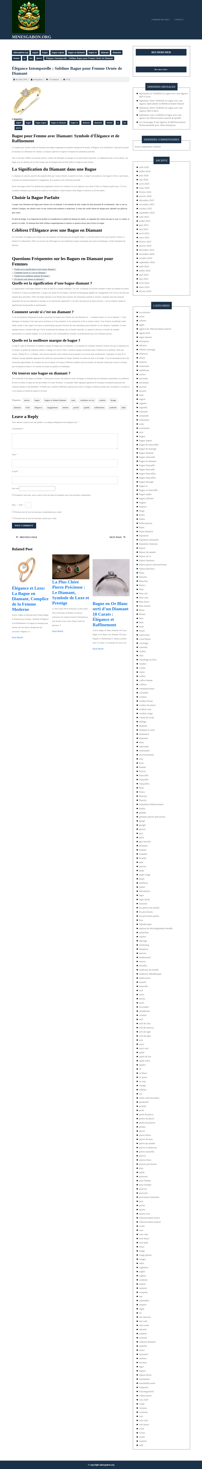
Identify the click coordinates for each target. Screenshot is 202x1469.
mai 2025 (143, 229)
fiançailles (144, 783)
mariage (143, 941)
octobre (143, 1015)
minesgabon (37, 79)
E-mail (15, 471)
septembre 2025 (147, 212)
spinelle (143, 1346)
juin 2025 (144, 225)
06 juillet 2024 (21, 79)
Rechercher (161, 52)
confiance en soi (87, 400)
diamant (105, 52)
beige (142, 511)
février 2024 (145, 291)
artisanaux (144, 420)
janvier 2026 (145, 196)
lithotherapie (145, 924)
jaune (142, 878)
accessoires (144, 312)
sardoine (143, 1280)
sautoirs (143, 1288)
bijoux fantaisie (146, 560)
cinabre (142, 663)
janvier (142, 866)
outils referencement (149, 1098)
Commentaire (18, 429)
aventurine (144, 428)
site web (143, 1321)
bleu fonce (144, 601)
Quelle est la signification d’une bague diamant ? (35, 269)
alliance (143, 345)
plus (141, 1168)
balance (143, 506)
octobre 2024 (145, 258)
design (113, 400)
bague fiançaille (147, 465)
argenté (142, 403)
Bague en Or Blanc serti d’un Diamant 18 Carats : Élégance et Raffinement (110, 614)
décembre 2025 (146, 200)
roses (141, 1246)
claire (142, 672)
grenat (142, 829)
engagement (52, 407)
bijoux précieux (147, 568)
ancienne (143, 378)
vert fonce (144, 1424)
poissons (143, 1176)
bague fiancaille (147, 469)
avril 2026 (144, 183)
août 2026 (144, 167)
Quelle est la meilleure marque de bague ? (32, 276)
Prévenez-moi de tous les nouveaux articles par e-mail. (35, 518)
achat (141, 316)
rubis (141, 1263)
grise (141, 837)
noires (142, 998)
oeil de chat (144, 1023)
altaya (142, 358)
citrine (142, 668)
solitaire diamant (147, 1342)
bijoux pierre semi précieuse (153, 564)
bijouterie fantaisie (148, 544)
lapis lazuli (144, 899)
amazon (143, 362)
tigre (141, 1366)
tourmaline (144, 1379)
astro (141, 424)
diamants (117, 52)
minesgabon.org (31, 37)
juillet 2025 (144, 221)
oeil (141, 1019)
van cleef (143, 1399)
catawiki (143, 647)
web (141, 1445)
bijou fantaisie (146, 531)
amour (27, 400)
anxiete (142, 391)
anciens (143, 386)
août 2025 (144, 217)
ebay (141, 742)
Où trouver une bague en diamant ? (29, 279)
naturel (142, 982)
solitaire (143, 1337)
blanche (143, 577)
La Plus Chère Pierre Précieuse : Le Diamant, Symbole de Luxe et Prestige (70, 592)
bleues (142, 614)
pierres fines (145, 1160)
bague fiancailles (147, 473)
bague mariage (146, 482)
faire (141, 763)
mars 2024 (144, 287)
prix (141, 1201)
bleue (142, 610)
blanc (142, 573)
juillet (142, 887)
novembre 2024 (146, 254)
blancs (142, 585)
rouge (142, 1251)
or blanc (143, 1073)
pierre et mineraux (148, 1147)
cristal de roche (146, 717)
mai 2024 (143, 279)
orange (142, 1085)
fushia (142, 808)
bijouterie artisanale (149, 539)
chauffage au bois (148, 659)
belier (142, 515)
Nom (14, 455)
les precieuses (146, 912)
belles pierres (145, 523)
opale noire (144, 1060)
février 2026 (145, 192)
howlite (142, 858)
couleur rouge (146, 713)
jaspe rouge (144, 874)
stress (142, 1350)
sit (140, 1313)
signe (141, 1308)
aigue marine (145, 337)
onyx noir (144, 1048)
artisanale (144, 415)
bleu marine (145, 606)
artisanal (143, 411)
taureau (142, 1358)
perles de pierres (147, 1122)
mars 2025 (144, 237)
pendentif (144, 1102)
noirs (141, 1003)
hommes (143, 854)
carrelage (143, 643)
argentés (143, 407)
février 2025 (145, 241)
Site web (15, 488)
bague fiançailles (147, 477)
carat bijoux (145, 639)
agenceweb (144, 333)
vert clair (143, 1420)
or (24, 58)
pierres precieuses (148, 1164)
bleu (141, 589)
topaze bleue (145, 1375)
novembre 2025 (146, 204)
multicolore (144, 978)
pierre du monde (147, 1143)
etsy (141, 759)
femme (16, 58)
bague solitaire (146, 498)
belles (142, 519)
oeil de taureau (146, 1027)
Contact (179, 20)
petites (142, 1127)
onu (141, 1040)
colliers (142, 684)
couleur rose (145, 709)
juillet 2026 (144, 171)
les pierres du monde (149, 907)
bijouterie (144, 535)
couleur (102, 400)
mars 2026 (144, 188)
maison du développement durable (156, 928)
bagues (142, 502)
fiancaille (143, 775)
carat (73, 400)
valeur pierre (145, 1395)
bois (141, 618)
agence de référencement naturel (155, 329)
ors (31, 58)
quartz (142, 1209)
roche (142, 1226)
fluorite (142, 800)
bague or (93, 52)
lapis (141, 895)
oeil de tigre (145, 1031)
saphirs (142, 1275)
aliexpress (144, 341)
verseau (143, 1408)
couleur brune (146, 701)
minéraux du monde (149, 969)
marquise (143, 949)
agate (141, 324)
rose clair (143, 1234)
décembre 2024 (146, 250)
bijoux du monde (147, 552)
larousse (143, 903)
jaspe (141, 870)
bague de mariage (147, 448)
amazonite (144, 366)
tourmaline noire (147, 1383)
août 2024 (144, 266)
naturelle (143, 986)
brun (141, 626)
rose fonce (144, 1238)
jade (141, 862)
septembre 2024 (147, 262)
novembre (144, 1007)
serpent (142, 1304)
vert (141, 1416)
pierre (39, 58)
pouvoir (143, 1189)
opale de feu (145, 1056)
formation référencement (151, 804)
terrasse (143, 1362)
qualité (86, 407)
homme (142, 850)
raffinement (99, 407)
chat (141, 655)
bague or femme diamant (55, 400)
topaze (142, 1370)
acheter (142, 320)
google (142, 825)
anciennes (144, 382)
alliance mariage (147, 349)
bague (45, 52)
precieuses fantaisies (149, 1197)
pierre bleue (145, 1135)
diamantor (144, 734)
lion (141, 920)
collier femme (146, 680)
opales (142, 1065)
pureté (76, 407)
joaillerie (143, 883)
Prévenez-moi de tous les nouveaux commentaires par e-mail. (38, 512)
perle (141, 1110)
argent (35, 52)
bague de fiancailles (149, 444)
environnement (146, 754)
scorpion (143, 1292)
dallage (142, 721)
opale (142, 1052)
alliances (143, 353)
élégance (38, 407)
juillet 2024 (144, 270)
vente (142, 1404)
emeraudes (144, 750)
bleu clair (143, 597)
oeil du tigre (145, 1036)
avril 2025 (144, 233)
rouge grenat (145, 1255)
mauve (142, 961)
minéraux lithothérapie (150, 974)
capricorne (144, 635)
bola (141, 622)
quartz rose (144, 1213)
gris (141, 833)
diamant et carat (147, 730)
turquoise (143, 1387)
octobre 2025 (145, 208)
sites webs (144, 1325)
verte (141, 1428)
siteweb (143, 1329)
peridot (142, 1106)
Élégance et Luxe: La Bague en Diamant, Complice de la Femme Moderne (30, 599)
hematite (143, 845)
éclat (28, 407)
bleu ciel (143, 593)
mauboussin (145, 957)
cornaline (143, 692)
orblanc (143, 1089)
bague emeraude (147, 457)
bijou (141, 527)
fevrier (142, 771)
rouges (142, 1259)
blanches (143, 581)
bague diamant (146, 453)
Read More (17, 637)
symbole (113, 407)
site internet (145, 1317)
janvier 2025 (145, 245)
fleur (141, 788)
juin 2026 (144, 175)
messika (143, 965)
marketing (144, 945)
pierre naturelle (146, 1151)
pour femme (145, 1180)
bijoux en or (145, 556)
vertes (142, 1433)
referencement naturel (150, 1222)
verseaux (143, 1412)
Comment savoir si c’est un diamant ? (30, 272)
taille (123, 407)
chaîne (142, 651)
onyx (141, 1044)
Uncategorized (146, 1391)
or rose (142, 1081)
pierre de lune (146, 1139)
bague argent (58, 52)
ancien (142, 374)
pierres (142, 1155)
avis (141, 432)
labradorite (144, 891)
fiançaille (143, 779)
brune (142, 630)
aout (141, 395)
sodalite (143, 1333)
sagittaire (143, 1267)
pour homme (145, 1184)
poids (142, 1172)
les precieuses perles (149, 916)
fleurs (142, 792)
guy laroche (145, 841)
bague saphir (145, 494)
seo (140, 1296)
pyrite (142, 1205)
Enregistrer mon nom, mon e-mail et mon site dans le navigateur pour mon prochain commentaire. (52, 495)
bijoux (142, 548)
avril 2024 (144, 283)
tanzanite (143, 1354)
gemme (142, 812)
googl (142, 821)
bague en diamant (76, 52)
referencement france (149, 1218)
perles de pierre (146, 1118)
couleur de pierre (147, 705)
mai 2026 (143, 179)
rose (141, 1230)
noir (141, 990)
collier (142, 676)
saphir (142, 1271)
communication (146, 688)
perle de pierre (146, 1114)
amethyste (144, 370)
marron (142, 953)
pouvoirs (143, 1193)
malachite (144, 932)
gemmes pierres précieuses (152, 816)
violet (142, 1437)
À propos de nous (160, 20)
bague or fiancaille (148, 490)
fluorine (143, 796)
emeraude (144, 746)
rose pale (143, 1242)
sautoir (142, 1284)
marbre (142, 936)
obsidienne (144, 1011)
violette (143, 1441)
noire (141, 994)
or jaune (143, 1077)
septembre (144, 1300)
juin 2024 (144, 274)
